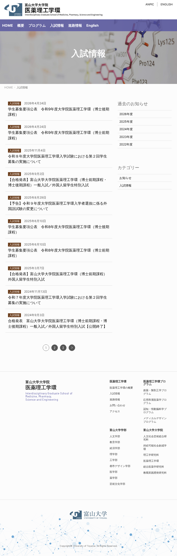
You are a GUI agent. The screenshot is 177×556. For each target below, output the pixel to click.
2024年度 (126, 129)
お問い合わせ (117, 405)
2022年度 (126, 144)
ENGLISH (167, 4)
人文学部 (115, 436)
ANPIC (149, 4)
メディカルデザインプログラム (155, 420)
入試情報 (125, 185)
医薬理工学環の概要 (121, 387)
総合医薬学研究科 (153, 466)
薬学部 (113, 477)
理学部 (113, 454)
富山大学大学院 (153, 430)
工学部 (113, 460)
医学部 (113, 471)
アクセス (115, 411)
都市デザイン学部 (120, 466)
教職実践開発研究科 (155, 472)
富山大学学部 (118, 430)
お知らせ (125, 178)
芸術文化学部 (117, 483)
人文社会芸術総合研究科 (155, 438)
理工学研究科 (151, 454)
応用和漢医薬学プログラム (155, 401)
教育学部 (115, 442)
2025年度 (126, 121)
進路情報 (115, 399)
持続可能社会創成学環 (155, 447)
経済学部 (115, 448)
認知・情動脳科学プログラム (155, 410)
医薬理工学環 (151, 460)
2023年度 (126, 137)
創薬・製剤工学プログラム (155, 392)
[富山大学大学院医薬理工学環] (53, 9)
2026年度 (126, 114)
